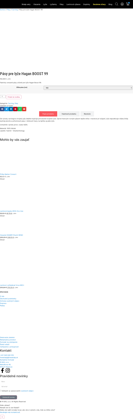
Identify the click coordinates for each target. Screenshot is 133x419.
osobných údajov (27, 391)
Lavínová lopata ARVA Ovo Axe (11, 211)
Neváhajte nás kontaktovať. (10, 412)
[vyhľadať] (116, 4)
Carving (15, 10)
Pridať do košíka (14, 97)
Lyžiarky (53, 4)
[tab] (48, 113)
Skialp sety (26, 4)
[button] (2, 109)
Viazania (36, 4)
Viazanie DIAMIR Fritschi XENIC (11, 235)
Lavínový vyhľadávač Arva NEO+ (12, 285)
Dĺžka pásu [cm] (21, 87)
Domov (2, 10)
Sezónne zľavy (99, 4)
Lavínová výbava (73, 4)
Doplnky (86, 4)
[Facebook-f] (2, 370)
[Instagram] (7, 370)
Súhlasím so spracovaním (18, 391)
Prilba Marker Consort (8, 174)
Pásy (62, 4)
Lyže (45, 4)
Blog (110, 4)
